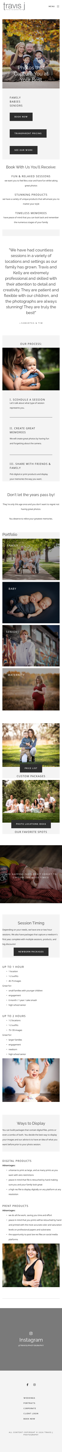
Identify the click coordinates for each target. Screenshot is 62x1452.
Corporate (30, 1408)
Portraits (29, 1403)
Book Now (29, 1419)
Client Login (31, 1414)
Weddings (29, 1398)
